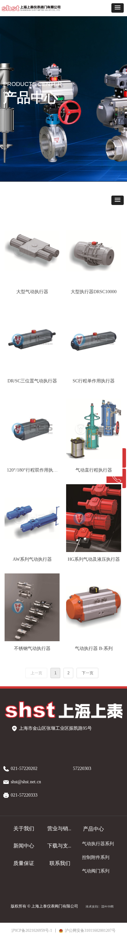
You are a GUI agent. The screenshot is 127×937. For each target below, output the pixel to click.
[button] (117, 8)
